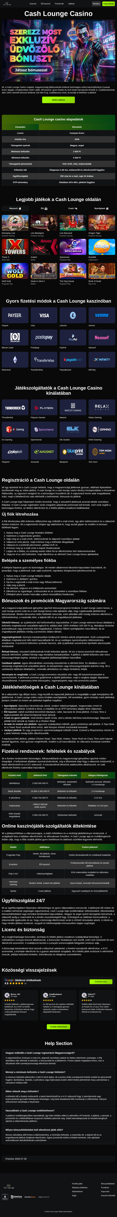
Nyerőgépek (99, 208)
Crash (71, 208)
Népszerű (13, 208)
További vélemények (58, 1027)
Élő (42, 208)
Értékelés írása (101, 982)
